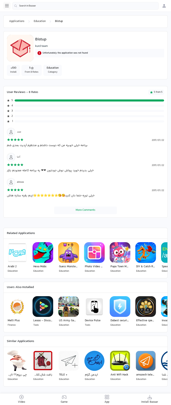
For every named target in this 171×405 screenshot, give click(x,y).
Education (40, 21)
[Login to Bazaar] (164, 6)
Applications (16, 21)
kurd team (41, 46)
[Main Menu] (7, 5)
